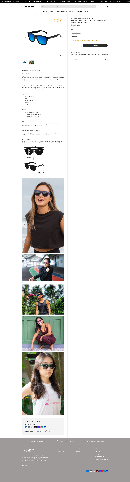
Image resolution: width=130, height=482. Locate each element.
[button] (106, 6)
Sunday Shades (74, 18)
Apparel (52, 11)
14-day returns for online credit (37, 1)
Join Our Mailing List (99, 461)
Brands (79, 11)
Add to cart (95, 45)
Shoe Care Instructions (80, 454)
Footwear (44, 11)
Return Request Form (99, 456)
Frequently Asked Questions (101, 459)
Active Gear (71, 11)
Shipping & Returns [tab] (35, 70)
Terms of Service (62, 454)
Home (23, 14)
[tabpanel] (43, 244)
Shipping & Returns (99, 454)
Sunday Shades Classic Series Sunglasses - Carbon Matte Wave (33, 14)
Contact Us (97, 451)
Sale (85, 11)
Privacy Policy (61, 451)
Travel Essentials (61, 11)
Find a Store (78, 451)
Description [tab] (25, 70)
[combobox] (68, 6)
